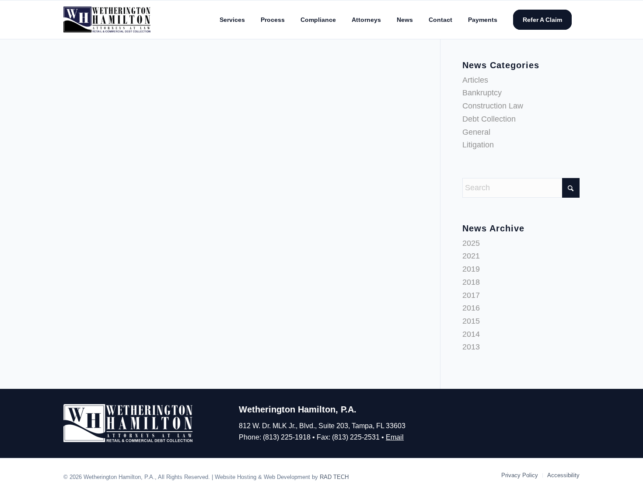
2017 (471, 295)
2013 (471, 346)
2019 (471, 269)
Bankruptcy (482, 92)
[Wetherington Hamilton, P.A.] (107, 19)
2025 (471, 243)
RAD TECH (334, 477)
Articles (475, 80)
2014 (471, 334)
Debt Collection (489, 119)
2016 (471, 308)
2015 (471, 321)
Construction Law (492, 105)
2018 (471, 282)
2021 (471, 255)
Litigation (478, 144)
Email (395, 437)
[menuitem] (232, 19)
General (476, 132)
